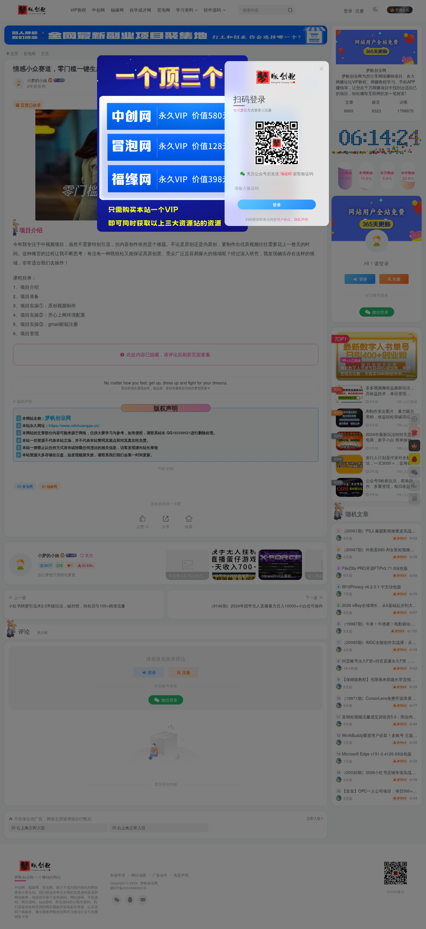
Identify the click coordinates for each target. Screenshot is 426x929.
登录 (277, 204)
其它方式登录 (250, 109)
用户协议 (284, 219)
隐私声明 (301, 219)
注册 (268, 109)
